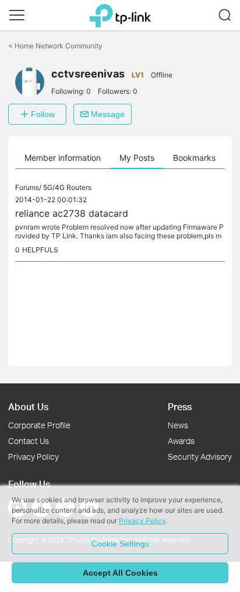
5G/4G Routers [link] (67, 187)
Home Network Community (55, 45)
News (178, 425)
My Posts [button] (136, 158)
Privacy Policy (33, 456)
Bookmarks (194, 158)
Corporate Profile (39, 425)
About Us (28, 406)
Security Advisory (200, 456)
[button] (17, 15)
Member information (62, 158)
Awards (181, 441)
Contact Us (28, 441)
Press (180, 406)
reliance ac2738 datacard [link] (71, 213)
